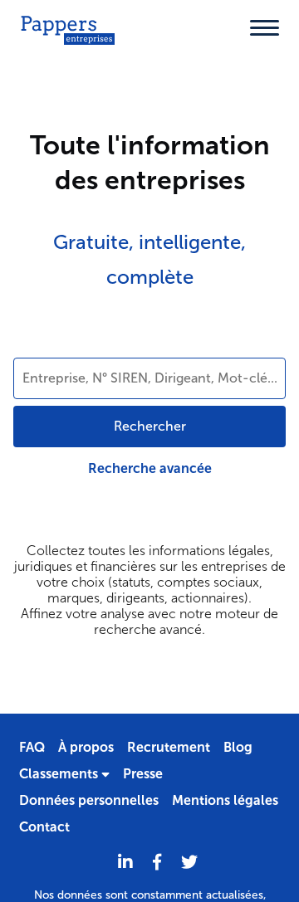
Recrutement (168, 747)
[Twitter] (189, 862)
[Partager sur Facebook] (157, 862)
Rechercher (150, 426)
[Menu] (264, 27)
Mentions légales (225, 800)
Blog (237, 747)
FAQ (32, 747)
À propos (86, 747)
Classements (60, 774)
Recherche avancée (150, 468)
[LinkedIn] (125, 862)
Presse (143, 774)
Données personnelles (89, 800)
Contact (44, 827)
